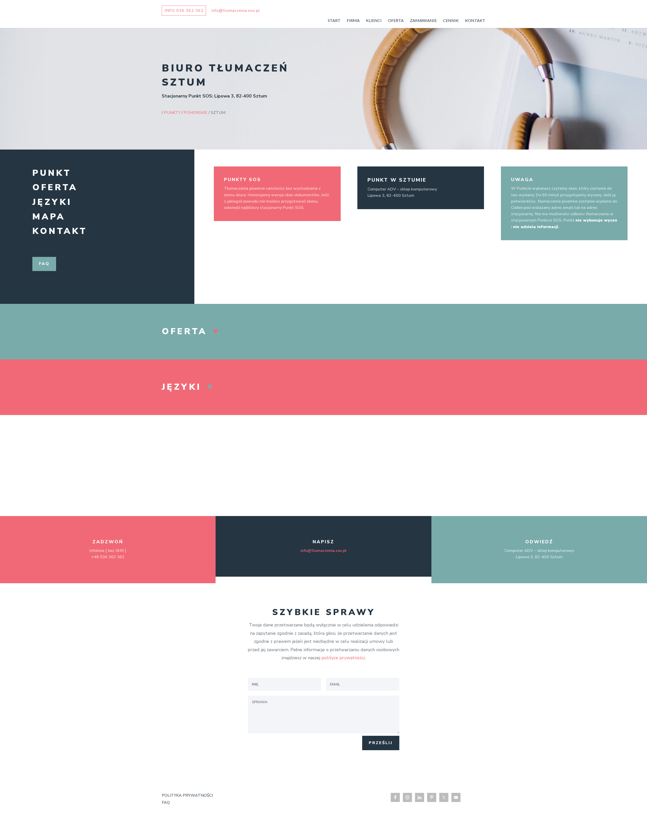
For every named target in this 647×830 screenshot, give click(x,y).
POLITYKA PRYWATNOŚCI (187, 795)
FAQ (166, 802)
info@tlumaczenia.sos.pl (323, 550)
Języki (52, 202)
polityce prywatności (343, 658)
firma (353, 21)
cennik (451, 21)
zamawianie (423, 21)
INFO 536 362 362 (184, 10)
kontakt (475, 21)
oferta (396, 21)
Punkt (51, 173)
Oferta (55, 187)
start (334, 21)
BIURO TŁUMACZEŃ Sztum (225, 75)
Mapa (48, 217)
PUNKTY (172, 112)
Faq (44, 263)
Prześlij (381, 743)
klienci (374, 21)
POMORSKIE (195, 112)
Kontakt (59, 231)
